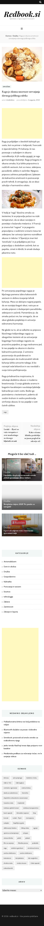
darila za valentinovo (11, 793)
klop (34, 813)
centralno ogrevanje (10, 788)
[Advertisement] (22, 123)
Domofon (25, 793)
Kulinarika (7, 581)
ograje (35, 828)
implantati (21, 803)
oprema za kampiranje (11, 833)
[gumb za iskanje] (40, 2)
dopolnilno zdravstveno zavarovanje (16, 798)
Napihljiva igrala (18, 823)
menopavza (30, 818)
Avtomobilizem (10, 561)
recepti (29, 156)
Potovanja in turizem (12, 587)
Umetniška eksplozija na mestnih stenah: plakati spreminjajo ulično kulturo (20, 476)
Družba (6, 87)
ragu (5, 412)
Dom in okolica (10, 566)
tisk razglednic (33, 858)
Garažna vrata (8, 803)
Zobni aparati (35, 863)
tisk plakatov (20, 858)
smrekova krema (33, 848)
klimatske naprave (23, 813)
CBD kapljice (20, 783)
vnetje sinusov (21, 863)
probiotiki (35, 843)
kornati (6, 818)
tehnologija (8, 597)
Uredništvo (10, 100)
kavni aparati (8, 813)
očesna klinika (8, 838)
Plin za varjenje (9, 843)
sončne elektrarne (26, 853)
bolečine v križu (32, 778)
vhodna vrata (8, 863)
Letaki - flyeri (17, 818)
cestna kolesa (26, 788)
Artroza (6, 778)
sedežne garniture (17, 848)
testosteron (7, 858)
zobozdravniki (8, 868)
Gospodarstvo (10, 576)
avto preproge (17, 778)
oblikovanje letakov (10, 828)
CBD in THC (7, 783)
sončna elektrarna (10, 853)
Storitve (7, 592)
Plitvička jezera (23, 843)
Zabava (7, 602)
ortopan (25, 833)
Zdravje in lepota (11, 612)
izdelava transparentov (30, 808)
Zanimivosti (8, 607)
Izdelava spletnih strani (11, 808)
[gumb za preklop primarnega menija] (22, 29)
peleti (19, 838)
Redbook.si (22, 14)
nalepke (6, 823)
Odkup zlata (25, 828)
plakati (27, 838)
